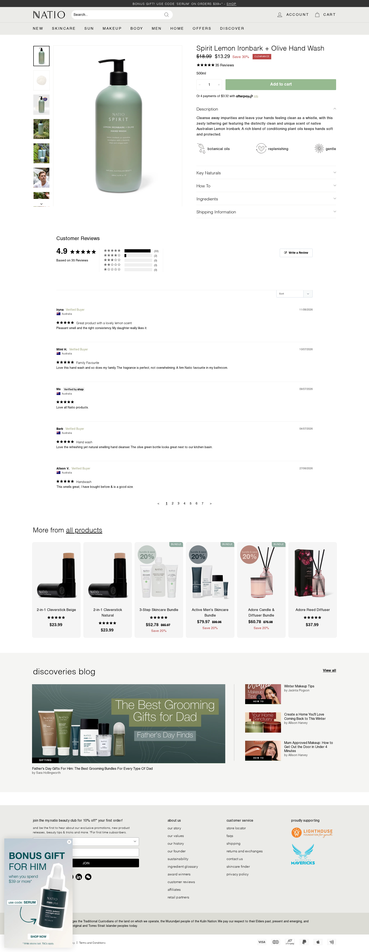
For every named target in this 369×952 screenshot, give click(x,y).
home (177, 28)
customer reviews (181, 881)
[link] (38, 893)
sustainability (178, 858)
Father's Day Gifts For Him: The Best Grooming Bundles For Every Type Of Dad (92, 769)
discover (232, 28)
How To (203, 185)
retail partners (178, 897)
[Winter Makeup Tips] (263, 694)
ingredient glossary (183, 866)
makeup (112, 28)
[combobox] (122, 14)
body (136, 28)
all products (84, 529)
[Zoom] (117, 126)
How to (258, 701)
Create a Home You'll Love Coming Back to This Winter (305, 716)
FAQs (230, 835)
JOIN (86, 863)
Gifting (45, 760)
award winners (179, 874)
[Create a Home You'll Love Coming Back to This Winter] (263, 722)
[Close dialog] (69, 842)
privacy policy (238, 874)
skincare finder (238, 866)
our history (176, 843)
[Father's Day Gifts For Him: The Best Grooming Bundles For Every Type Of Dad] (128, 723)
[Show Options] (135, 842)
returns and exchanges (245, 851)
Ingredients (207, 198)
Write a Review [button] (298, 253)
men (157, 28)
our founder (177, 851)
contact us (235, 858)
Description (207, 109)
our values (176, 835)
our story (174, 828)
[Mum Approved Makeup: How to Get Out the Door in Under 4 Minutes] (263, 751)
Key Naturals (208, 172)
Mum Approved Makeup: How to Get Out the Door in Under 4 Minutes (308, 747)
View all (329, 670)
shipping (234, 843)
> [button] (211, 503)
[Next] (41, 203)
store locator (236, 828)
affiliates (174, 889)
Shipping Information (216, 211)
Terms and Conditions (92, 942)
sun (89, 28)
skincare (64, 28)
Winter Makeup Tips (299, 686)
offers (202, 28)
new (38, 28)
